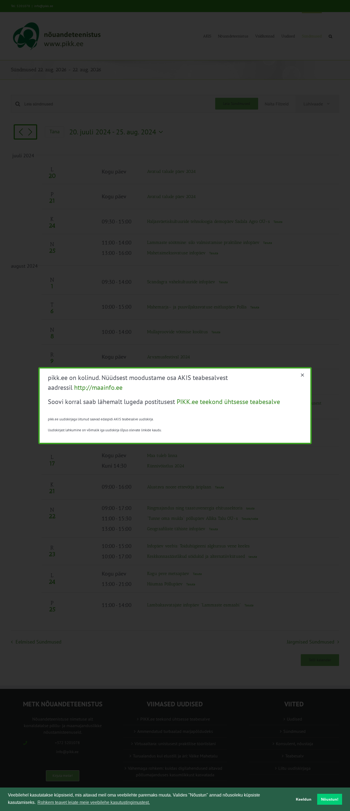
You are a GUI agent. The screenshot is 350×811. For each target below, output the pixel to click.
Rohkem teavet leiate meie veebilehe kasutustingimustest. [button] (93, 802)
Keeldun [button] (303, 799)
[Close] (302, 375)
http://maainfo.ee (98, 387)
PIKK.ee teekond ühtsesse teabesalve (228, 401)
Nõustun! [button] (330, 799)
